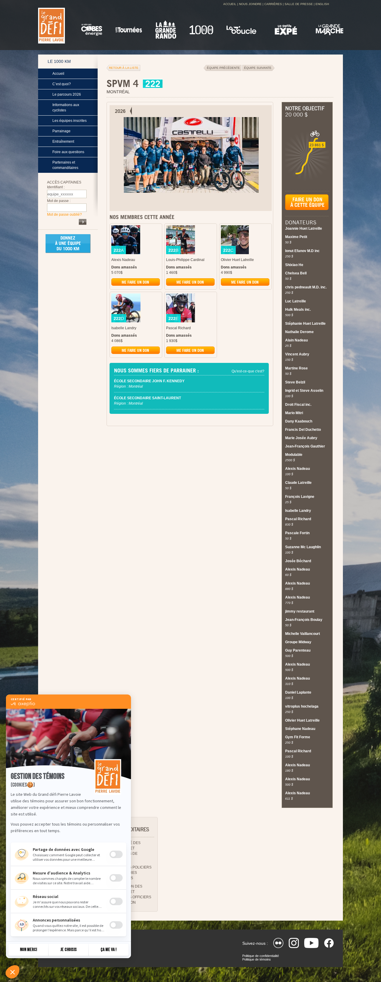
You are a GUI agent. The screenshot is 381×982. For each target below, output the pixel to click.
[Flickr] (278, 943)
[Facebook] (329, 943)
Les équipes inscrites (69, 121)
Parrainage (61, 131)
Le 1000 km (59, 61)
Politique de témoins (256, 959)
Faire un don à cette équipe (307, 205)
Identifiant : (56, 187)
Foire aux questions (68, 152)
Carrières (273, 4)
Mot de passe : (59, 201)
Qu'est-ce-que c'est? (248, 371)
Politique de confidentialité (260, 956)
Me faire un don (135, 283)
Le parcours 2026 (66, 94)
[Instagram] (294, 943)
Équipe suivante (258, 67)
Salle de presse (299, 4)
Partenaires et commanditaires (65, 165)
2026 (120, 111)
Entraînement (63, 141)
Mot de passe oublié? (64, 214)
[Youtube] (311, 943)
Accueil (229, 4)
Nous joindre (250, 4)
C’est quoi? (61, 84)
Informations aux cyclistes (65, 107)
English (322, 4)
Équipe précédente (222, 67)
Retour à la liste (123, 67)
